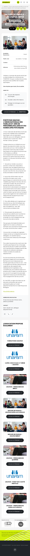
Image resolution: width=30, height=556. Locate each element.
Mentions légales (24, 545)
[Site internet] (12, 314)
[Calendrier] (21, 2)
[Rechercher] (18, 2)
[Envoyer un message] (4, 314)
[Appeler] (8, 314)
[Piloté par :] (21, 524)
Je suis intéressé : (15, 112)
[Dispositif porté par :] (8, 524)
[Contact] (24, 2)
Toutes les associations (21, 521)
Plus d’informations (8, 291)
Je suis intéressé (14, 345)
